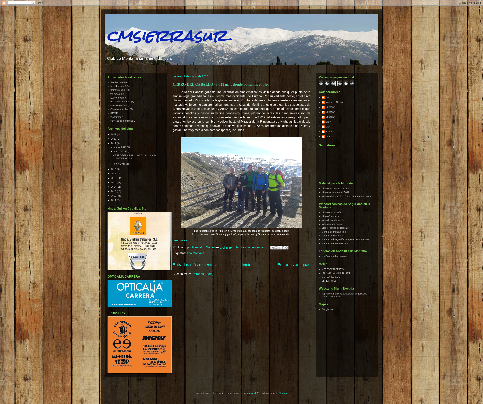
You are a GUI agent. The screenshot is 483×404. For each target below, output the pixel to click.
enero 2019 (120, 163)
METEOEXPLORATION (333, 269)
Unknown (330, 107)
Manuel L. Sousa (334, 102)
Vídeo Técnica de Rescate (335, 228)
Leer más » (180, 240)
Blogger (283, 393)
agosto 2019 (120, 147)
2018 (114, 169)
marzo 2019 (120, 151)
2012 (114, 195)
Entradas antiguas (293, 264)
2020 (114, 139)
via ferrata (115, 94)
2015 (114, 182)
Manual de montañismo (334, 232)
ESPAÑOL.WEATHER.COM (336, 273)
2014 (114, 187)
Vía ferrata (115, 117)
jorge (328, 121)
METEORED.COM (331, 277)
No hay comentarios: (250, 247)
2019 (114, 143)
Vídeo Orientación (331, 216)
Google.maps (328, 309)
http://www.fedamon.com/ (334, 256)
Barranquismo (117, 90)
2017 (114, 173)
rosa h (328, 131)
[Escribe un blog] (276, 247)
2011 (114, 200)
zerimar (329, 136)
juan (327, 126)
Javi (327, 97)
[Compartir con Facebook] (283, 247)
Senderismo (116, 82)
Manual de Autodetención (335, 243)
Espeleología (117, 97)
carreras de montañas (121, 121)
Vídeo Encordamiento (333, 220)
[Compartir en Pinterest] (286, 247)
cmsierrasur (167, 35)
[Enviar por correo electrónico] (272, 247)
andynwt (251, 393)
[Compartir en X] (279, 247)
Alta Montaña (195, 253)
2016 (114, 178)
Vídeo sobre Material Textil (335, 192)
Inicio (246, 264)
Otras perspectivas (119, 109)
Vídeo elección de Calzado (335, 188)
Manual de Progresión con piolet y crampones (345, 239)
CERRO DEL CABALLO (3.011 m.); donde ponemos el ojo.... (222, 84)
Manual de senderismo (333, 235)
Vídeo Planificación (331, 212)
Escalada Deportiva (120, 101)
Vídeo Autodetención (332, 224)
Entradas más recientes (194, 264)
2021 (114, 134)
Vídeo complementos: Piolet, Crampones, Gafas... (347, 196)
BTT (112, 113)
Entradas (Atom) (202, 274)
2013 (114, 191)
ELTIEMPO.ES (329, 281)
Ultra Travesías (118, 105)
